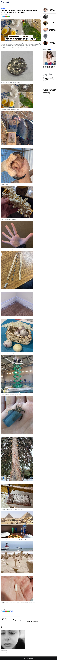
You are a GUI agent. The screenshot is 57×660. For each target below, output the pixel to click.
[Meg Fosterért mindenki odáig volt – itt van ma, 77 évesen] (45, 43)
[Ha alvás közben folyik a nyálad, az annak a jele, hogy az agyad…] (45, 30)
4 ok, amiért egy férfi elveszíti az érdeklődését (10, 652)
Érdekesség (35, 2)
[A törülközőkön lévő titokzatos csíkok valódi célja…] (45, 36)
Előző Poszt (5, 618)
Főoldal (21, 2)
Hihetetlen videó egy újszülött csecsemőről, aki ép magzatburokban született (9, 620)
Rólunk (43, 2)
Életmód (25, 2)
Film (39, 2)
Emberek (30, 2)
